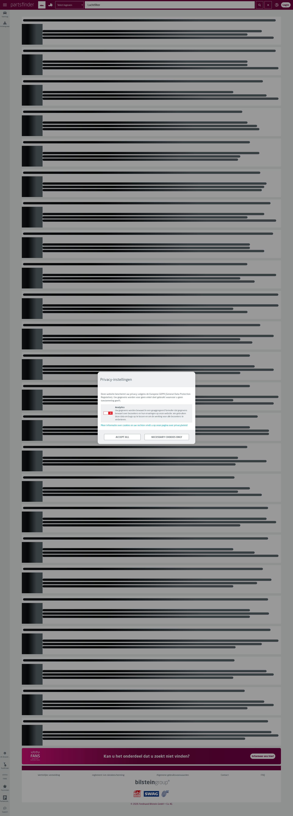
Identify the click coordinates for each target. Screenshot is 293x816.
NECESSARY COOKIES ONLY (166, 437)
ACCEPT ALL (122, 437)
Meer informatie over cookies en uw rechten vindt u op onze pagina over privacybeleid (144, 425)
